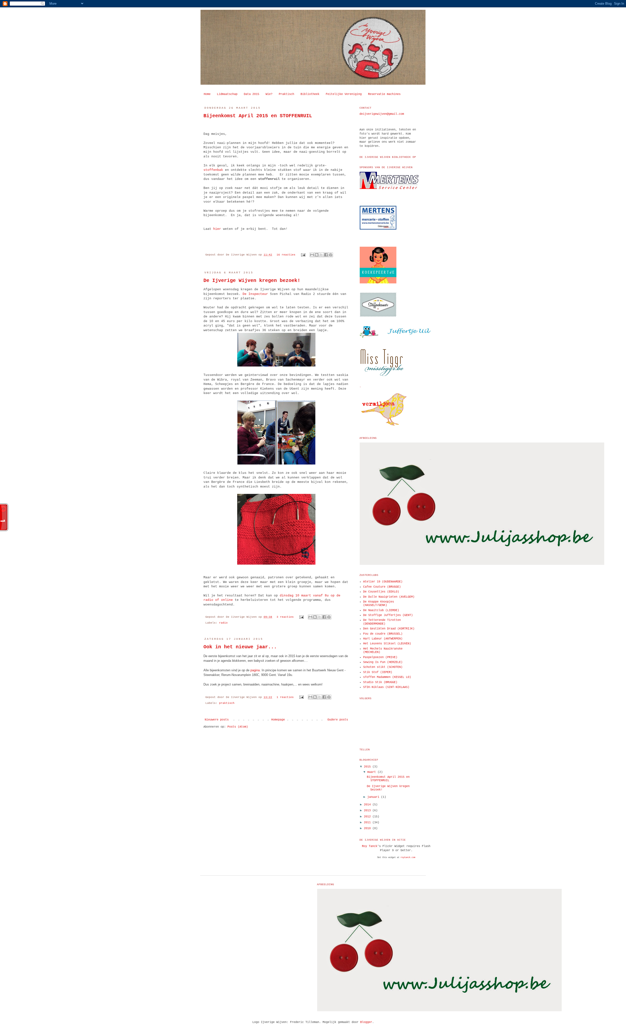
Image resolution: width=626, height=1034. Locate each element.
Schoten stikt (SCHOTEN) (382, 667)
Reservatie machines (384, 94)
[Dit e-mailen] (312, 254)
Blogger (366, 1022)
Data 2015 (251, 94)
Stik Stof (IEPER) (377, 672)
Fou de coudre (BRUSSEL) (382, 634)
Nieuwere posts (217, 719)
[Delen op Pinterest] (330, 254)
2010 (368, 828)
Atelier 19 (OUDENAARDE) (382, 581)
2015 (368, 766)
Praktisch (286, 94)
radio (223, 622)
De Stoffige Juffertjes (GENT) (388, 615)
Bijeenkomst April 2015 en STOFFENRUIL (257, 116)
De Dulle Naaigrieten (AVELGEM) (388, 597)
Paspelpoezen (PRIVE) (380, 657)
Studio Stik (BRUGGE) (380, 682)
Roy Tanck (369, 846)
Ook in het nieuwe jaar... (240, 647)
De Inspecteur (255, 294)
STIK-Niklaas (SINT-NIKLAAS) (386, 687)
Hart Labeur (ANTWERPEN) (382, 638)
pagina (255, 670)
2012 (368, 816)
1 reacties (285, 697)
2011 (368, 822)
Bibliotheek (310, 94)
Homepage (278, 719)
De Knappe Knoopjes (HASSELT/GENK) (378, 603)
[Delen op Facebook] (326, 254)
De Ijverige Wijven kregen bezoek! (251, 280)
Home (207, 94)
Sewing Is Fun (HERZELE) (382, 662)
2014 (368, 804)
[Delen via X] (321, 254)
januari (374, 797)
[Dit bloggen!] (316, 254)
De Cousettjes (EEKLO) (381, 591)
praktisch (227, 703)
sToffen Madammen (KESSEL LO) (387, 677)
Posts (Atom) (237, 727)
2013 (368, 810)
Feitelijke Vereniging (344, 94)
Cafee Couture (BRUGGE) (382, 587)
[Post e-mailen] (303, 254)
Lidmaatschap (227, 94)
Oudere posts (337, 719)
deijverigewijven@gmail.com (381, 114)
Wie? (269, 94)
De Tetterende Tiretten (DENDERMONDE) (382, 621)
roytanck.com (408, 857)
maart (372, 772)
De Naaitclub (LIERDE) (381, 610)
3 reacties (285, 617)
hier (217, 229)
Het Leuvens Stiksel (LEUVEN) (387, 643)
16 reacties (286, 254)
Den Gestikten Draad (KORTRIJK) (388, 628)
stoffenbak (213, 170)
